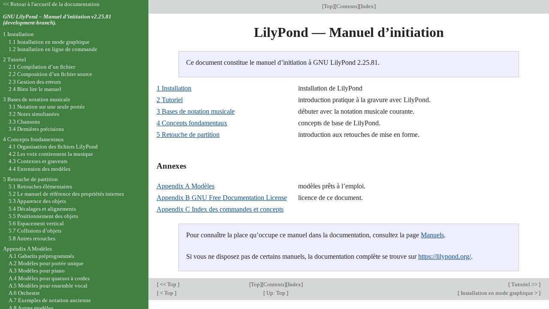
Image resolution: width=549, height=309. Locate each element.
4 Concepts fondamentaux (192, 123)
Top (328, 6)
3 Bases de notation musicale (196, 111)
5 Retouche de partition (188, 134)
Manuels (432, 235)
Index (367, 6)
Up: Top (276, 293)
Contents (346, 6)
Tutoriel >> (524, 284)
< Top (167, 293)
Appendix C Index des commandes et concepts (220, 209)
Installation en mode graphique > (499, 293)
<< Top (168, 284)
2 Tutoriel (170, 99)
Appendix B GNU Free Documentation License (222, 197)
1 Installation (174, 88)
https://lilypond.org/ (444, 256)
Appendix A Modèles (185, 186)
